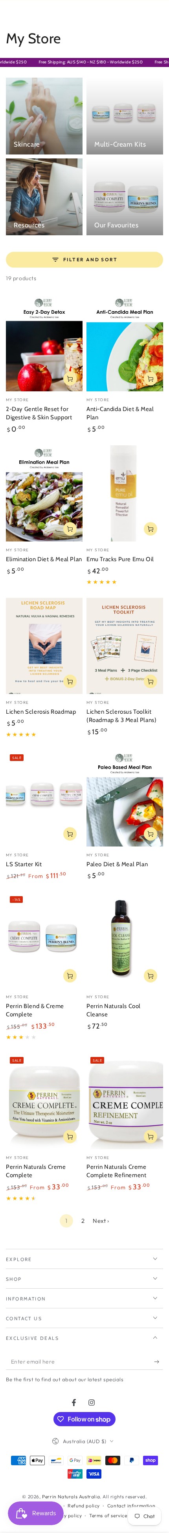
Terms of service (108, 1515)
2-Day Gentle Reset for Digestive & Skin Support (39, 413)
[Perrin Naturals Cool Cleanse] (124, 940)
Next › (101, 1220)
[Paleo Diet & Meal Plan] (124, 798)
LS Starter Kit (24, 864)
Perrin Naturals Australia (71, 1497)
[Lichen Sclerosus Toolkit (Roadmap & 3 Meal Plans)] (124, 646)
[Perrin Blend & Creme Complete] (44, 940)
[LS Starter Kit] (44, 798)
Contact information (131, 1506)
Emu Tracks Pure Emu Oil (120, 559)
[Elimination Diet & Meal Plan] (44, 493)
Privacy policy (65, 1515)
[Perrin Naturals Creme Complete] (44, 1101)
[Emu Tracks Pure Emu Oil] (124, 493)
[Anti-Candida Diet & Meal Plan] (124, 343)
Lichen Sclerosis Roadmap (41, 711)
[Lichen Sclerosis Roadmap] (44, 646)
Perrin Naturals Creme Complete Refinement (116, 1171)
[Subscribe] (158, 1362)
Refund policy (84, 1506)
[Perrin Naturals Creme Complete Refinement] (124, 1101)
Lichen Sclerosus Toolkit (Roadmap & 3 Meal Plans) (121, 716)
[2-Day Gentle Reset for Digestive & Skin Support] (44, 343)
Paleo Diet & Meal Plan (117, 864)
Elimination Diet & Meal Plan (44, 559)
